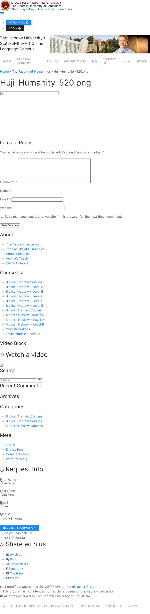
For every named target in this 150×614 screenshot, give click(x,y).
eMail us (16, 554)
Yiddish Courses (18, 329)
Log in (10, 445)
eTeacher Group (84, 587)
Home (7, 61)
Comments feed (17, 454)
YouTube (16, 573)
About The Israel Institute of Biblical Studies (38, 606)
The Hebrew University (23, 244)
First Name (8, 479)
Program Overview (24, 61)
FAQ (94, 61)
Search (141, 61)
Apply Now (17, 22)
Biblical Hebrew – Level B (24, 291)
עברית (126, 61)
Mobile (5, 514)
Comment (8, 182)
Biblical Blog (89, 606)
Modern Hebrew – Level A (25, 320)
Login (13, 28)
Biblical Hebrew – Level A (24, 287)
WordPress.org (17, 459)
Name (5, 191)
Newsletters (19, 564)
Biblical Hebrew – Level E (24, 305)
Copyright (136, 606)
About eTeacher (17, 254)
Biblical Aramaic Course (23, 310)
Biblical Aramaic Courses (24, 416)
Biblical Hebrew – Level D (25, 301)
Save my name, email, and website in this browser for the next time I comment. (63, 216)
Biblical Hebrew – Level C (25, 296)
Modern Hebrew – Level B (25, 324)
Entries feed (15, 449)
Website (6, 208)
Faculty (52, 61)
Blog (13, 559)
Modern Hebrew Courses (24, 315)
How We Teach (17, 258)
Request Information (19, 527)
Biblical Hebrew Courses (24, 282)
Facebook (16, 569)
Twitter (15, 578)
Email (5, 199)
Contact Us (109, 61)
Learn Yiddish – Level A (23, 334)
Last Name (8, 491)
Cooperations (75, 61)
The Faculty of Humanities (31, 71)
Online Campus (17, 263)
